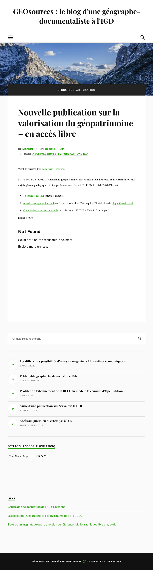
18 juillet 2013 (55, 148)
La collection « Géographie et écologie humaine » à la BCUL (45, 515)
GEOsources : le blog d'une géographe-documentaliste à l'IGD (76, 16)
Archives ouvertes (46, 153)
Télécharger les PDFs (34, 195)
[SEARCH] (139, 338)
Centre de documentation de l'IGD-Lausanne (36, 506)
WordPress (73, 561)
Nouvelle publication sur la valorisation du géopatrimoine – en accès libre (75, 123)
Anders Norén (111, 561)
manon (27, 148)
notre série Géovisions (53, 169)
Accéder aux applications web (38, 203)
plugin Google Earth (122, 203)
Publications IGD (75, 153)
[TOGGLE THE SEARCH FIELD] (142, 37)
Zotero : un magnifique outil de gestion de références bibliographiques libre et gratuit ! (62, 524)
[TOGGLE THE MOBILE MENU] (10, 37)
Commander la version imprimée (40, 210)
